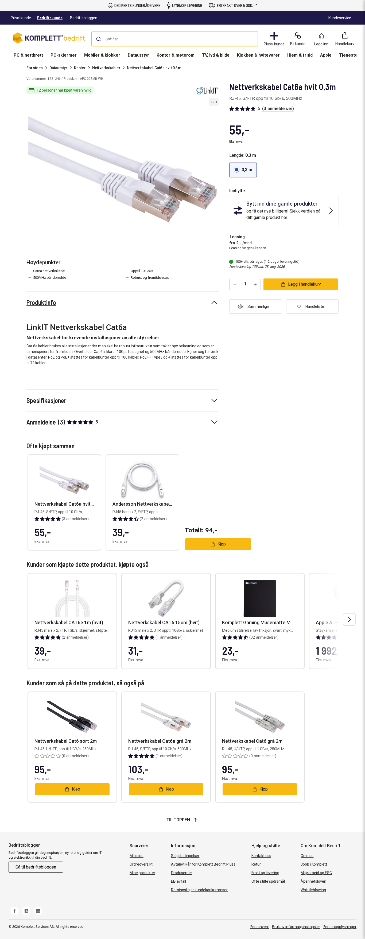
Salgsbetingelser (185, 856)
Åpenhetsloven (313, 881)
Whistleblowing (313, 890)
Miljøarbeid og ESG (316, 873)
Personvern (259, 927)
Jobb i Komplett (314, 864)
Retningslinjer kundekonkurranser (199, 890)
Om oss (307, 856)
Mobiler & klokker (102, 55)
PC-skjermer (64, 55)
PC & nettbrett (28, 55)
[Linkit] (207, 90)
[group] (122, 169)
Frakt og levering (265, 873)
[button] (243, 170)
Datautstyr (138, 55)
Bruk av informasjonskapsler (296, 927)
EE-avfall (178, 881)
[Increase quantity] (255, 284)
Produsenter (181, 873)
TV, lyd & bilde (216, 55)
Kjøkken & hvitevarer (258, 55)
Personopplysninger (339, 927)
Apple (326, 55)
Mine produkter (142, 873)
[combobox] (174, 39)
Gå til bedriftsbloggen (35, 867)
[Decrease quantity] (235, 284)
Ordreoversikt (141, 864)
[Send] (98, 39)
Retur (256, 864)
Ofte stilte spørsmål (268, 881)
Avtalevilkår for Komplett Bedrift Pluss (203, 864)
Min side (136, 856)
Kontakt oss (261, 856)
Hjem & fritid (300, 55)
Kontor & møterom (176, 55)
